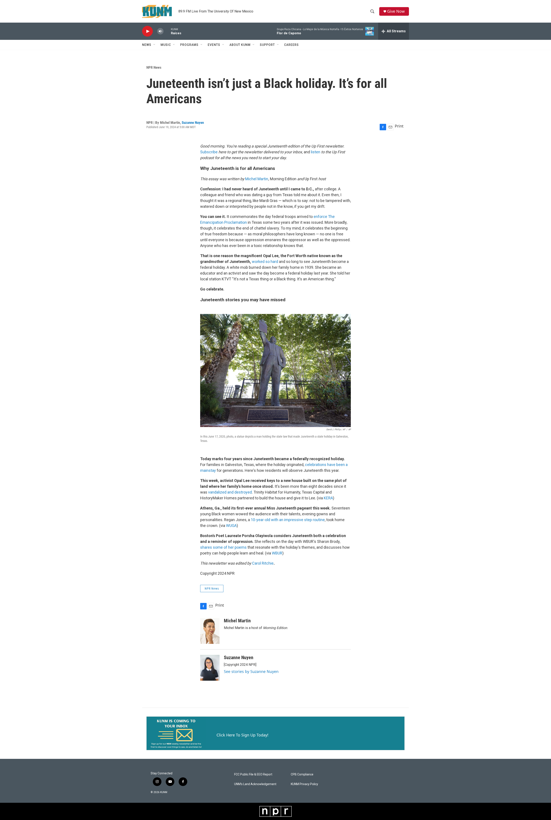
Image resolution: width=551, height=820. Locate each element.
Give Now (396, 11)
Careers (291, 45)
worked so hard (265, 261)
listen (315, 152)
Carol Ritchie (263, 563)
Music (166, 45)
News (146, 45)
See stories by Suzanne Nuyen (251, 671)
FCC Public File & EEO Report (253, 774)
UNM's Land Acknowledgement (255, 784)
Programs (189, 45)
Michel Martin (256, 179)
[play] (147, 31)
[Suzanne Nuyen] (210, 668)
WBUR (277, 553)
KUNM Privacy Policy (304, 784)
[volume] (160, 31)
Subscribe (209, 152)
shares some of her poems (223, 547)
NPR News (153, 67)
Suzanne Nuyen (193, 122)
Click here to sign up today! (242, 735)
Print (399, 126)
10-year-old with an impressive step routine (288, 519)
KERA (328, 498)
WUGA (231, 525)
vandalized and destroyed (230, 492)
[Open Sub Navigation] (154, 45)
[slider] (167, 31)
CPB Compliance (302, 774)
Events (214, 45)
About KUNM (240, 45)
